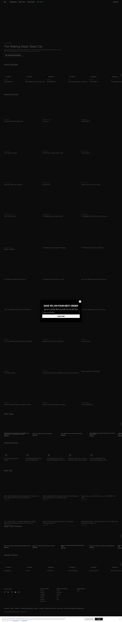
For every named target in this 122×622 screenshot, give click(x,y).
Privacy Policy (15, 620)
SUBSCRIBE (61, 316)
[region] (61, 619)
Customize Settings (89, 619)
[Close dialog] (80, 301)
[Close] (120, 619)
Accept (98, 619)
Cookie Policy (24, 620)
